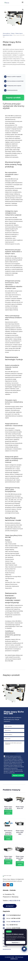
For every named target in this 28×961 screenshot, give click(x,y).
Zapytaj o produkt (13, 97)
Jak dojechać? (10, 906)
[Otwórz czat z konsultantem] (24, 948)
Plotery (12, 33)
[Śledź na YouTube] (7, 884)
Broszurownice (7, 949)
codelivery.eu (14, 959)
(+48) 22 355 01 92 (14, 900)
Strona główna (6, 33)
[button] (23, 9)
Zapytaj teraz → (16, 942)
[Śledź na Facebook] (4, 884)
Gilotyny (5, 946)
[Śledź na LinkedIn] (11, 884)
